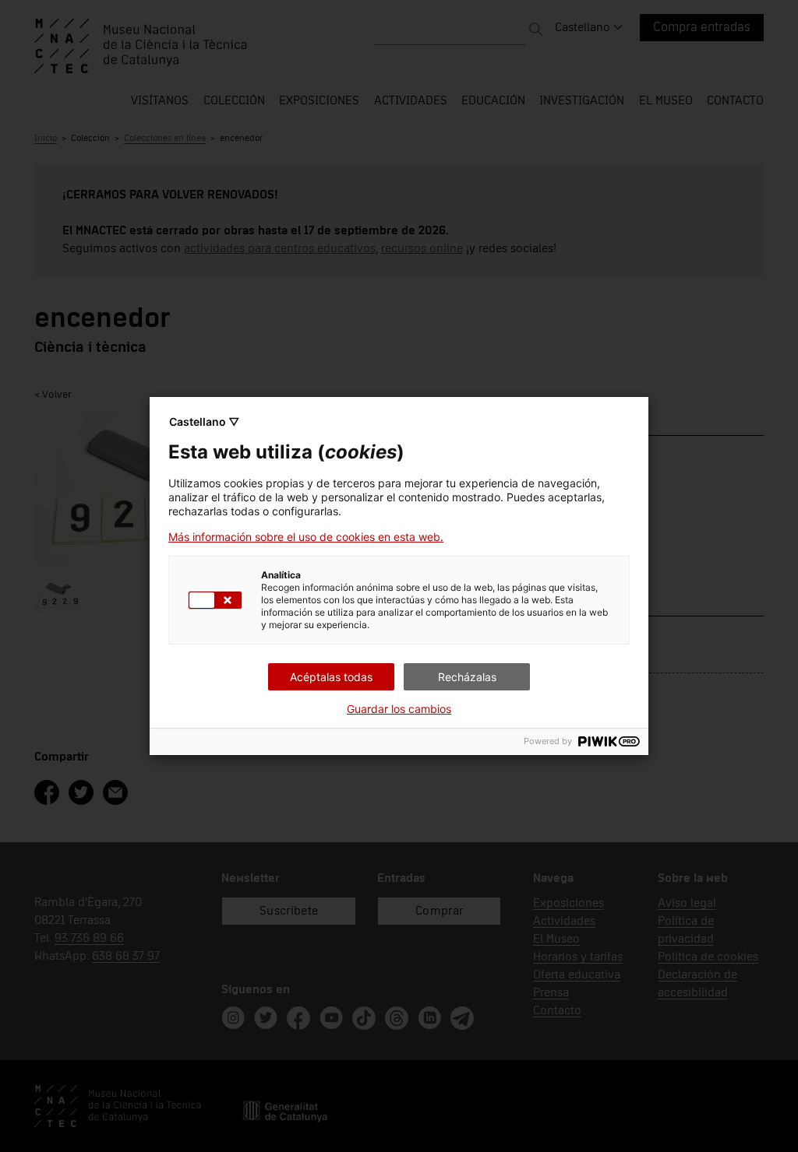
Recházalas (467, 676)
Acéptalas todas (331, 676)
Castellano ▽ (204, 421)
